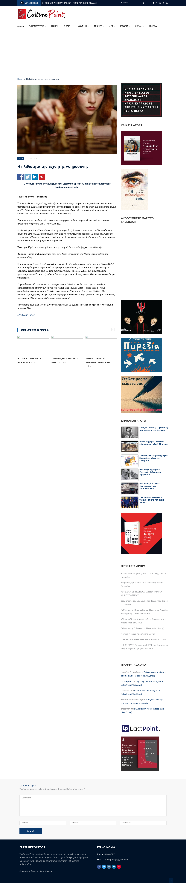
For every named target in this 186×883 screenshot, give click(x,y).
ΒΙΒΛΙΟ (67, 26)
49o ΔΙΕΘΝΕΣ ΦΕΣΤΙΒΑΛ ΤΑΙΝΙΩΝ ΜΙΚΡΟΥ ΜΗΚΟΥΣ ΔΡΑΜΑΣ (69, 3)
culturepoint (126, 681)
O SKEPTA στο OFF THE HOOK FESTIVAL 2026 (143, 639)
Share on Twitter (28, 177)
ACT (111, 26)
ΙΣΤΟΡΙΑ (124, 26)
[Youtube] (167, 3)
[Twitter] (156, 3)
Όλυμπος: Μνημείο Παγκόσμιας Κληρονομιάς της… (64, 362)
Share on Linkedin (35, 177)
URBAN (138, 26)
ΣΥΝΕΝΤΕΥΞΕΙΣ (36, 26)
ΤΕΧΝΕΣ (98, 26)
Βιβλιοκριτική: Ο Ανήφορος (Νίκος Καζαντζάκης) (142, 628)
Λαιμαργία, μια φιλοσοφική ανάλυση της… (30, 360)
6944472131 (110, 854)
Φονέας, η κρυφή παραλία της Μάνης (138, 634)
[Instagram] (160, 3)
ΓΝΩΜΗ (55, 26)
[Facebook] (153, 3)
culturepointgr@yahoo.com (116, 859)
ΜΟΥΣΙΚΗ (82, 26)
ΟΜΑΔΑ (153, 26)
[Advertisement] (93, 54)
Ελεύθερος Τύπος (26, 315)
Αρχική (20, 26)
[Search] (143, 3)
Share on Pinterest (42, 177)
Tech (21, 158)
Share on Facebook (20, 177)
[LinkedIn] (163, 3)
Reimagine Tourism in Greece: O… (100, 360)
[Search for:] (129, 3)
